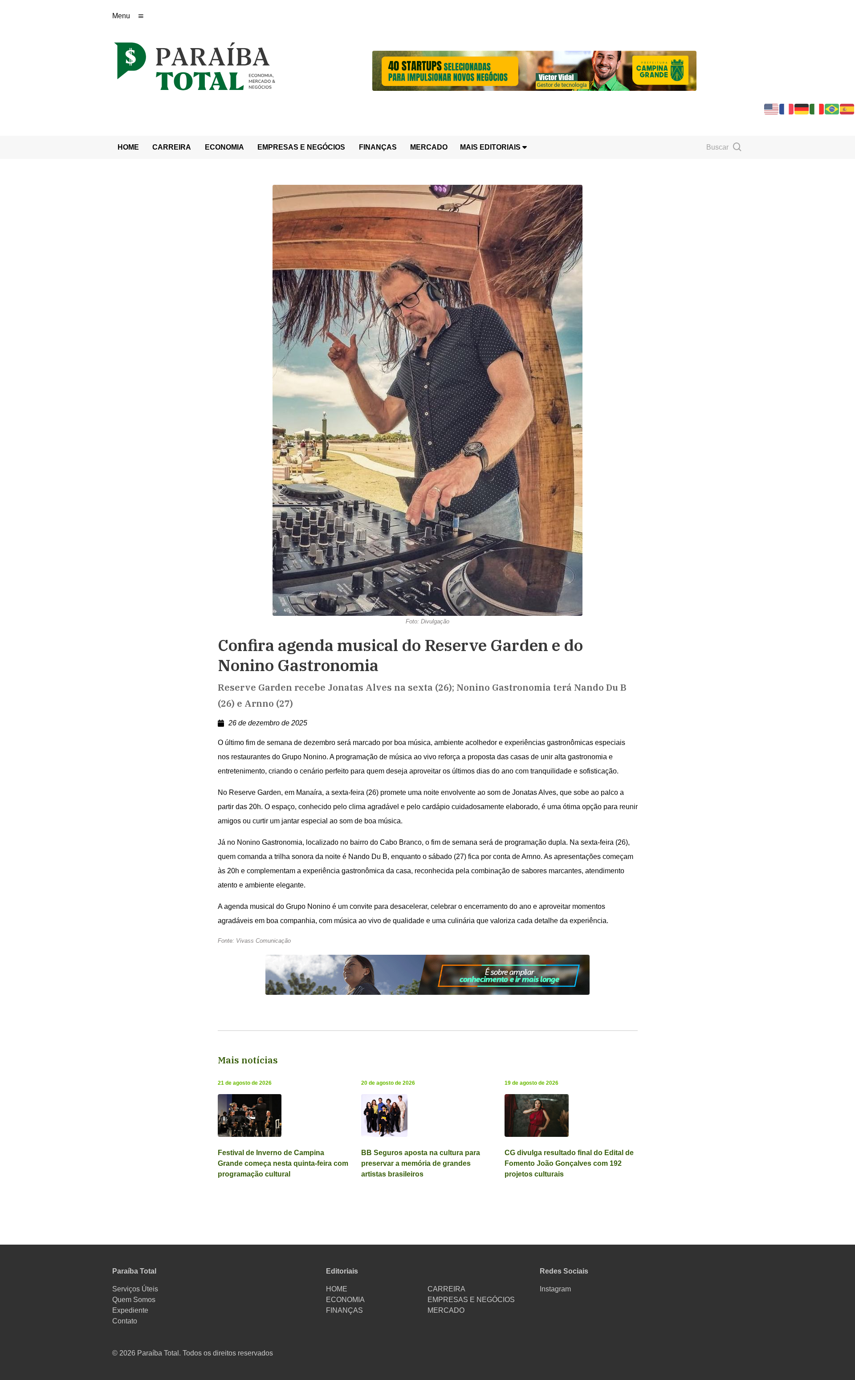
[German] (802, 108)
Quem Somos (133, 1299)
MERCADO (429, 147)
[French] (786, 108)
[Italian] (817, 108)
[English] (771, 108)
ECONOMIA (224, 147)
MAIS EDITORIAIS (491, 147)
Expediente (130, 1310)
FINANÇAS (378, 147)
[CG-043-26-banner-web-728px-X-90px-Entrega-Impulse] (534, 70)
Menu (121, 16)
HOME (128, 147)
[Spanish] (847, 108)
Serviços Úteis (135, 1289)
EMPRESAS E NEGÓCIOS (301, 147)
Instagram (555, 1289)
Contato (124, 1321)
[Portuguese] (832, 108)
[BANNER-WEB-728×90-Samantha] (427, 974)
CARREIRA (171, 147)
